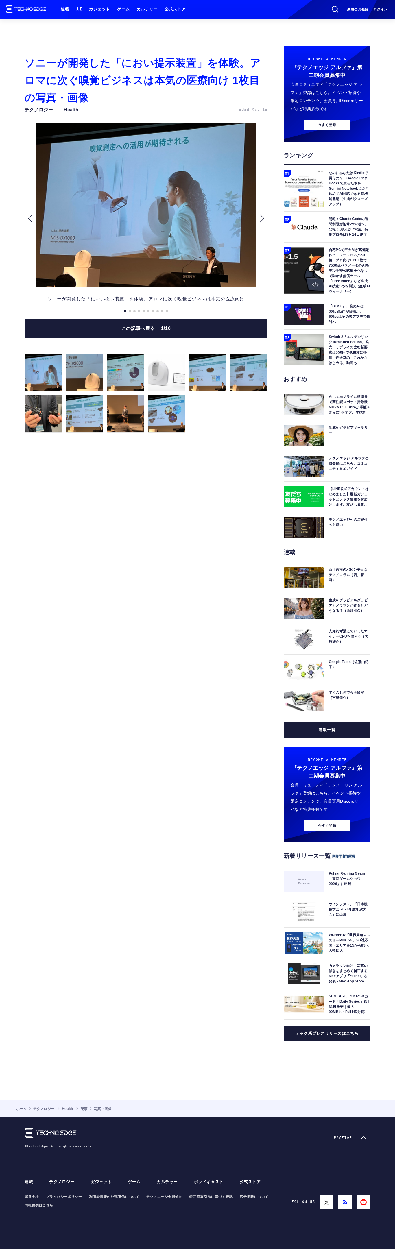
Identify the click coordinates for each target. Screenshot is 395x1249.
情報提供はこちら (39, 1205)
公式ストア (175, 9)
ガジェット (99, 9)
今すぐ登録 (327, 125)
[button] (29, 219)
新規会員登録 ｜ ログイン (367, 9)
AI (79, 9)
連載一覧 (327, 729)
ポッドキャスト (209, 1182)
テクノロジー (61, 1182)
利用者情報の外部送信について (114, 1197)
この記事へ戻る (146, 328)
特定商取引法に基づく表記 (211, 1197)
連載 (65, 9)
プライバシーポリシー (64, 1197)
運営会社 (32, 1197)
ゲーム (123, 9)
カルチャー (147, 9)
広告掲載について (254, 1197)
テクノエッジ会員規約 (164, 1197)
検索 (335, 9)
